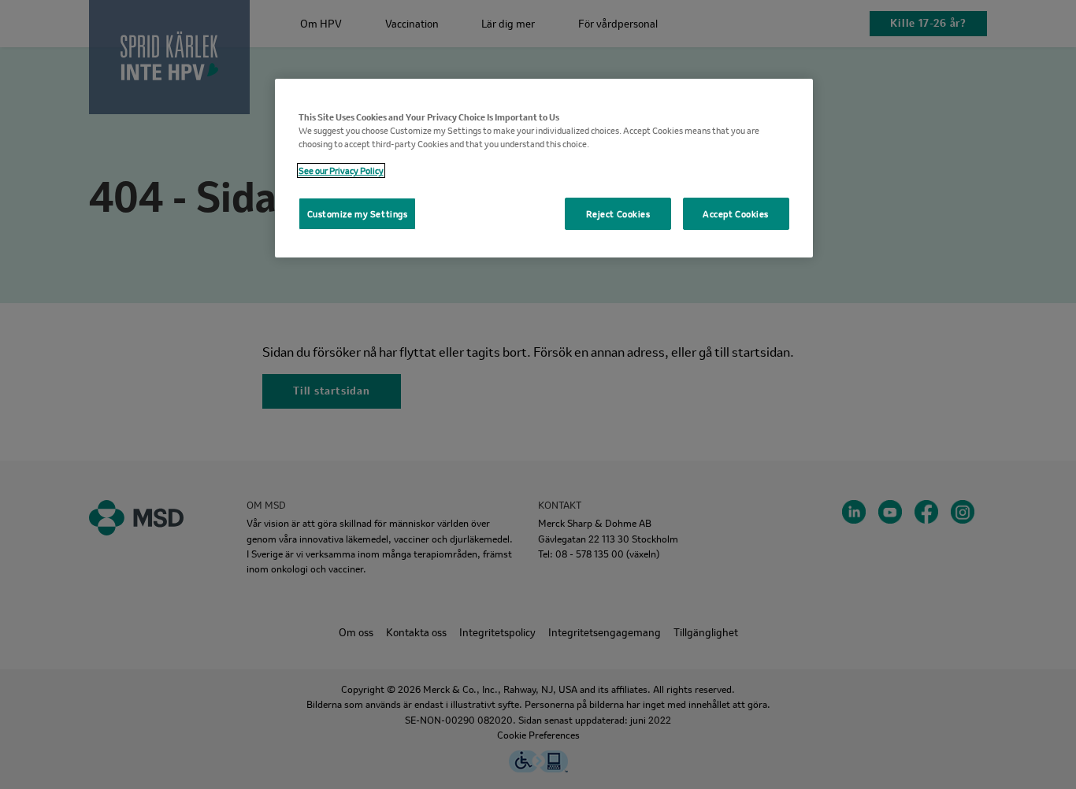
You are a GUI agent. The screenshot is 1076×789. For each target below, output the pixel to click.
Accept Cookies (736, 214)
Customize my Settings (357, 214)
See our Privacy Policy (341, 170)
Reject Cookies (618, 214)
